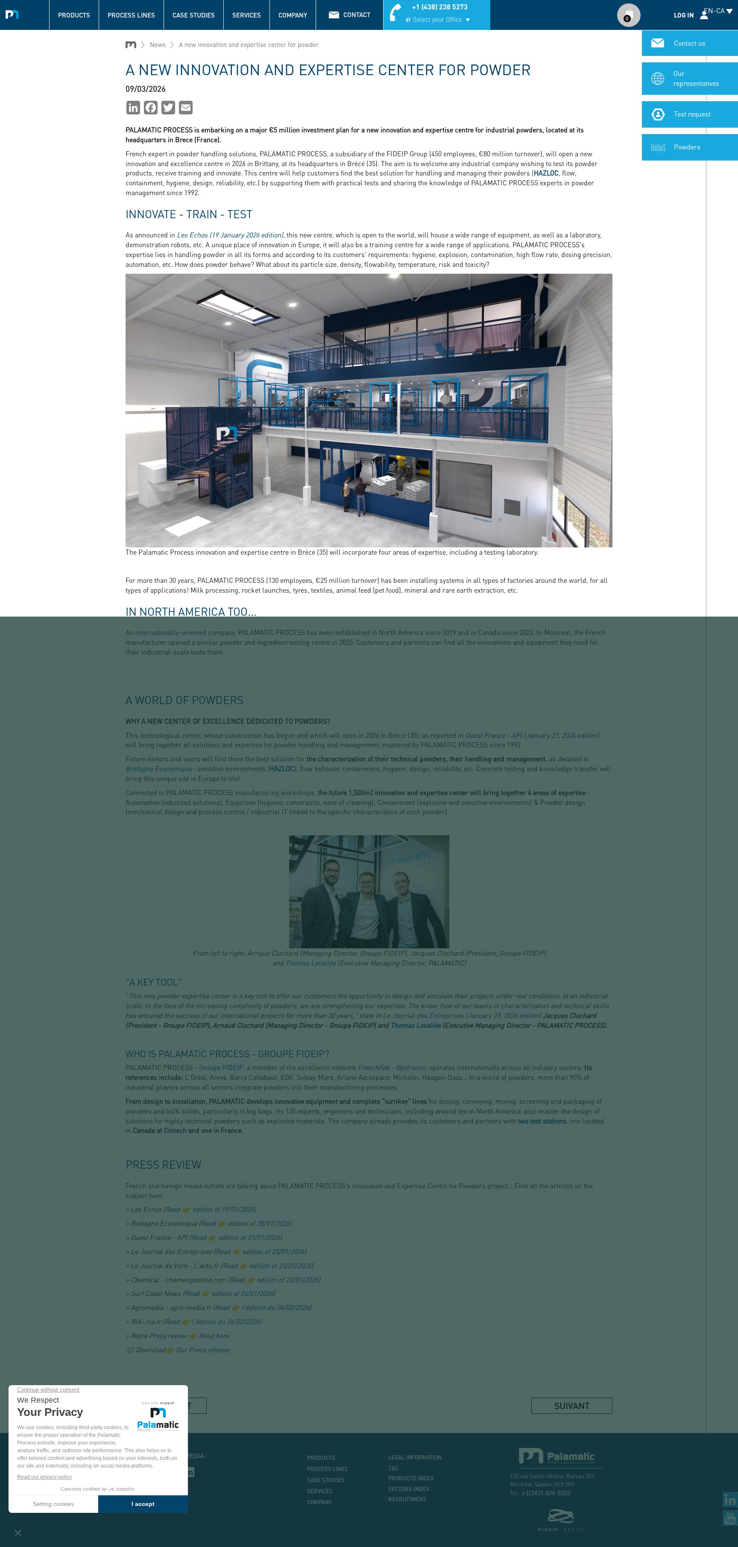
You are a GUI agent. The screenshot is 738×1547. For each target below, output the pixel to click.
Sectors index (409, 1489)
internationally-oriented (170, 632)
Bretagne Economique (159, 768)
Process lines (131, 15)
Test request (692, 113)
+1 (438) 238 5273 (440, 7)
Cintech (175, 1130)
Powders (687, 146)
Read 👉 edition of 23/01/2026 (260, 1251)
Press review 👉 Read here (189, 1335)
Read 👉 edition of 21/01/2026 (235, 1237)
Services (246, 15)
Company (292, 15)
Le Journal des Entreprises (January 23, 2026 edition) (462, 1015)
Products (74, 15)
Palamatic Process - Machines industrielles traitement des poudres (13, 13)
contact (356, 14)
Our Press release (202, 1349)
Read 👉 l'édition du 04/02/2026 (262, 1307)
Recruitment (407, 1499)
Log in (684, 15)
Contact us (690, 42)
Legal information (415, 1457)
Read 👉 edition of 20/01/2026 (245, 1223)
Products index (411, 1478)
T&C (393, 1468)
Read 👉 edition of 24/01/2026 (228, 1293)
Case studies (194, 15)
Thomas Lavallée (310, 962)
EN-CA (714, 10)
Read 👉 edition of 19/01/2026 (209, 1209)
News (158, 44)
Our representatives (696, 78)
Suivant (572, 1405)
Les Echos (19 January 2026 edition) (230, 234)
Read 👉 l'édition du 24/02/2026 (212, 1321)
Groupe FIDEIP (221, 1067)
